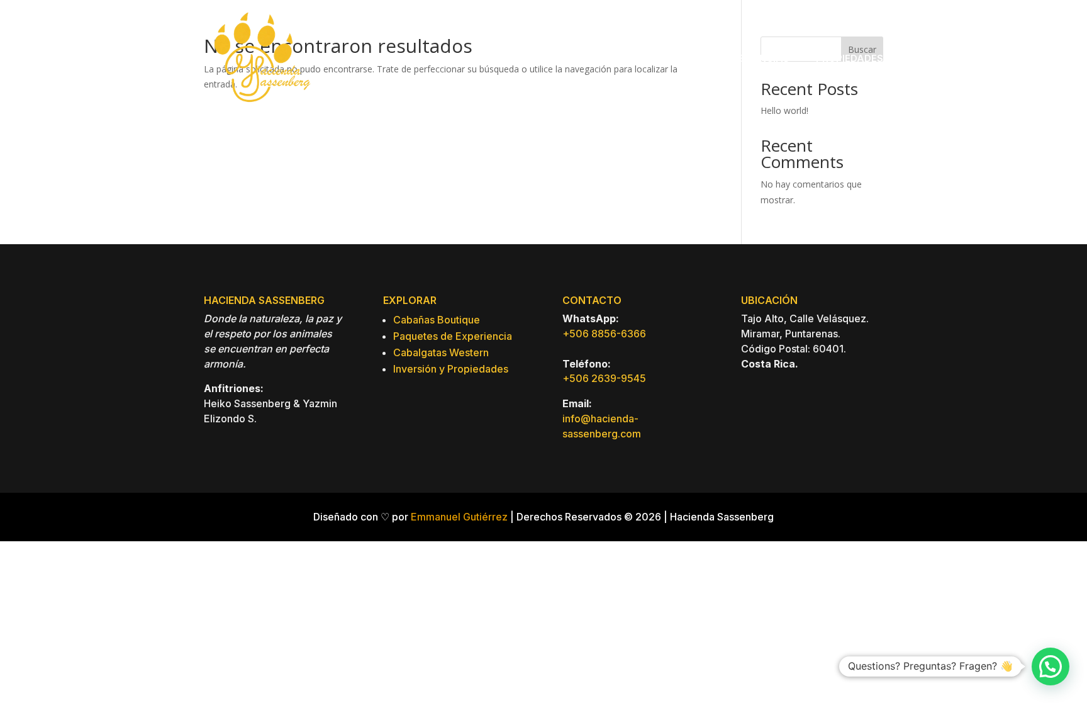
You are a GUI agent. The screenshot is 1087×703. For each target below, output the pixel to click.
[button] (1050, 666)
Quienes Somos (504, 58)
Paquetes (668, 58)
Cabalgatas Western (441, 352)
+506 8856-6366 (604, 333)
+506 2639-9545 (604, 378)
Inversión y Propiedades (450, 369)
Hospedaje (587, 58)
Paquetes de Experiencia (452, 336)
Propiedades (849, 58)
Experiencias (754, 58)
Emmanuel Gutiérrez (459, 516)
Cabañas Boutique (436, 319)
